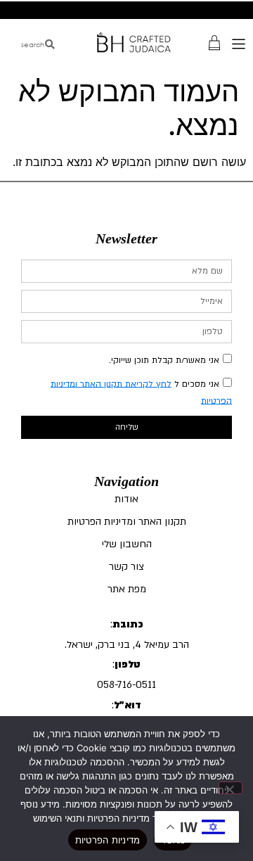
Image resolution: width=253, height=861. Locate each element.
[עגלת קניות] (214, 42)
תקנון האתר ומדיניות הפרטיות (126, 521)
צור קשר (126, 566)
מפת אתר (127, 589)
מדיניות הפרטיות (108, 840)
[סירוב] (230, 788)
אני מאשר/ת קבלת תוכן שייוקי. (164, 359)
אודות (126, 499)
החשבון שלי (127, 544)
